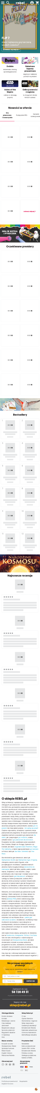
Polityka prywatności (10, 1081)
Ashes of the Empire (10, 90)
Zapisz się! (30, 981)
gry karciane (34, 849)
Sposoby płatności (8, 1030)
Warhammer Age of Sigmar (27, 860)
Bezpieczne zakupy (8, 1028)
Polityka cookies (27, 1053)
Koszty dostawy (7, 1016)
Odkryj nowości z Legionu (30, 90)
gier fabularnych (19, 876)
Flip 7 (6, 38)
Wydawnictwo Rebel (9, 1046)
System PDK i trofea (28, 1048)
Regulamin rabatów (8, 1032)
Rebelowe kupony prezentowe (30, 68)
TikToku (26, 935)
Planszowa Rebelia (8, 1055)
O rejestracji (6, 1035)
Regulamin (23, 1081)
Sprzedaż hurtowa (8, 1048)
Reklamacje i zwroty (8, 1021)
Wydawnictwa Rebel (20, 940)
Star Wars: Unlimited (21, 851)
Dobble (10, 66)
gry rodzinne (22, 837)
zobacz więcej (29, 211)
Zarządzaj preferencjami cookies (36, 1089)
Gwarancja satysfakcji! (29, 1025)
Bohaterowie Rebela (29, 1028)
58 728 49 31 (20, 992)
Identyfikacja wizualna (29, 1035)
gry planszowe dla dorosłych (23, 840)
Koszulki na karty (7, 1044)
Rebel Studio (6, 1051)
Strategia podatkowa (29, 1055)
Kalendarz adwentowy (29, 1030)
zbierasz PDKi (11, 899)
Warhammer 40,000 (8, 860)
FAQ (3, 1037)
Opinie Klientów (27, 1018)
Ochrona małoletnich (29, 1032)
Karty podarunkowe (28, 1046)
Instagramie (19, 935)
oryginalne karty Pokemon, (23, 847)
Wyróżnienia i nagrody (29, 1021)
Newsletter (25, 1044)
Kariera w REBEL (27, 1058)
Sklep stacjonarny (28, 1023)
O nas (24, 1016)
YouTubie (33, 935)
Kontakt (4, 1018)
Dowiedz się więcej (10, 50)
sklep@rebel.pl (20, 1005)
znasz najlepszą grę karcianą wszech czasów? (16, 43)
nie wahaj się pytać (31, 828)
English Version (7, 1053)
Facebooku (10, 935)
